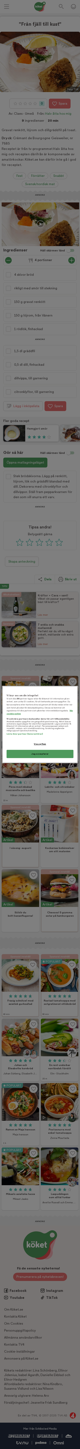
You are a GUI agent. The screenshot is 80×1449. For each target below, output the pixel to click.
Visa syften (40, 744)
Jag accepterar (40, 754)
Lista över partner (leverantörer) (25, 734)
